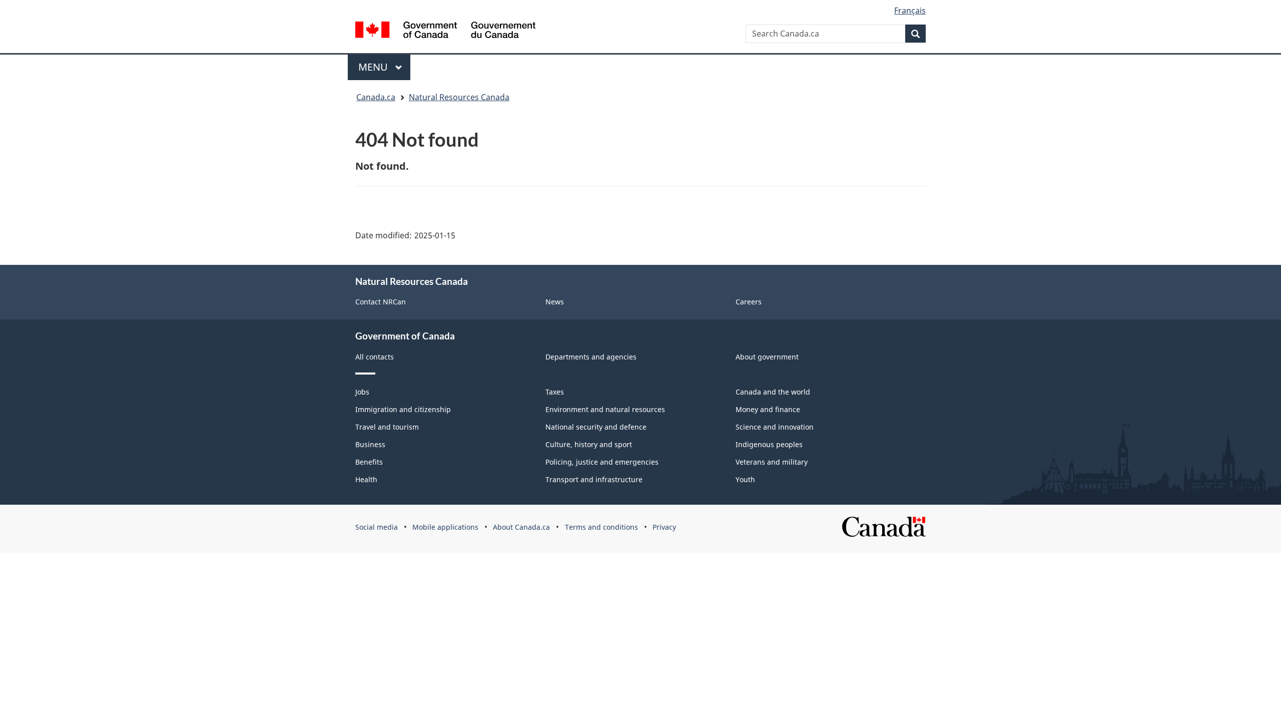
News (554, 301)
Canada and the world (773, 392)
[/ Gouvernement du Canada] (445, 30)
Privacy (664, 527)
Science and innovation (775, 427)
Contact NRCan (380, 301)
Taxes (554, 392)
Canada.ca (375, 97)
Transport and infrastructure (594, 479)
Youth (745, 479)
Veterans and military (772, 462)
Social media (376, 527)
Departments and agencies (590, 357)
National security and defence (596, 427)
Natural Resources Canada (459, 97)
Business (370, 444)
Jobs (362, 392)
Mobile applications (445, 527)
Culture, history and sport (588, 444)
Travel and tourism (387, 427)
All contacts (374, 357)
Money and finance (768, 409)
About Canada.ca (521, 527)
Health (366, 479)
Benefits (369, 462)
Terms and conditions (601, 527)
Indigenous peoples (769, 444)
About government (767, 357)
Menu (374, 67)
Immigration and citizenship (403, 409)
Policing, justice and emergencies (602, 462)
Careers (749, 301)
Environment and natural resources (605, 409)
